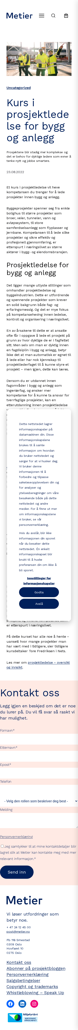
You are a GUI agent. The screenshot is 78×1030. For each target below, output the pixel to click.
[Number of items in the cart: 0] (66, 15)
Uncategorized (18, 88)
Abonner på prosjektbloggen (35, 968)
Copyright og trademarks (32, 986)
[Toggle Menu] (41, 16)
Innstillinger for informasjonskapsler (39, 580)
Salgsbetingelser (23, 980)
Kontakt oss (18, 962)
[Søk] (53, 15)
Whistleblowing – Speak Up (35, 992)
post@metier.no (18, 931)
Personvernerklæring (16, 837)
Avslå (39, 603)
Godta (39, 592)
